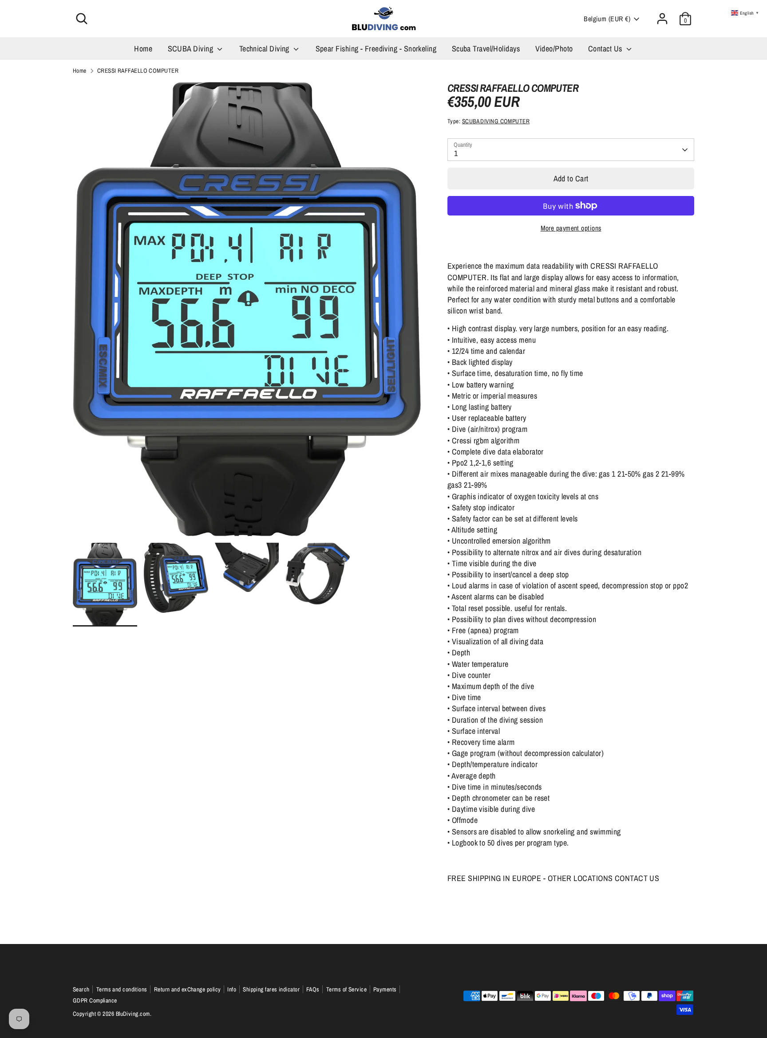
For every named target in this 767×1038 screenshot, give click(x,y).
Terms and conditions (121, 989)
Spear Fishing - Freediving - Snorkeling (376, 48)
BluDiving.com (133, 1014)
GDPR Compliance (95, 1000)
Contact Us (606, 48)
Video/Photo (554, 48)
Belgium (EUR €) (607, 19)
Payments (385, 989)
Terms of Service (346, 989)
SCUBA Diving (191, 48)
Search (81, 989)
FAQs (313, 989)
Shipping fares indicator (271, 989)
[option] (247, 312)
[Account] (662, 18)
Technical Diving (265, 48)
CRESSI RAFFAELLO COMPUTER (137, 70)
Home (143, 48)
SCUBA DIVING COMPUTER (496, 121)
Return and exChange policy (187, 989)
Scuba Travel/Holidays (486, 48)
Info (231, 989)
